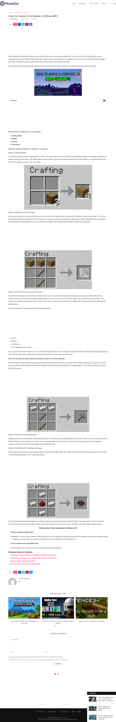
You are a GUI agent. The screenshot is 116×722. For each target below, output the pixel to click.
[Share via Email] (30, 24)
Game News (82, 3)
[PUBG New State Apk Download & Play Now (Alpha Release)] (58, 608)
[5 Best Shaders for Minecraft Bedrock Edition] (92, 708)
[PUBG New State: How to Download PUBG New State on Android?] (92, 699)
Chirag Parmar (14, 19)
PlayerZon (65, 717)
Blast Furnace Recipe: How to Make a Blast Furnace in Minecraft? (34, 558)
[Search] (112, 3)
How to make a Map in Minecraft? (23, 561)
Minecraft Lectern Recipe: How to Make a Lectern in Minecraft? (33, 555)
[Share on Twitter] (23, 24)
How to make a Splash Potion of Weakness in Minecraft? (105, 717)
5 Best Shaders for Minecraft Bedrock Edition (104, 708)
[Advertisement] (58, 42)
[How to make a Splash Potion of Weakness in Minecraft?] (24, 608)
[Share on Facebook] (19, 24)
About (104, 3)
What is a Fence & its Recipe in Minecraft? (92, 621)
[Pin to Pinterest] (26, 24)
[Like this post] (15, 24)
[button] (10, 611)
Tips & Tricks (94, 3)
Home (74, 3)
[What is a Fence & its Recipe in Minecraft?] (92, 608)
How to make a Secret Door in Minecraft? (25, 564)
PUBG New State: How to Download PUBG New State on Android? (105, 699)
